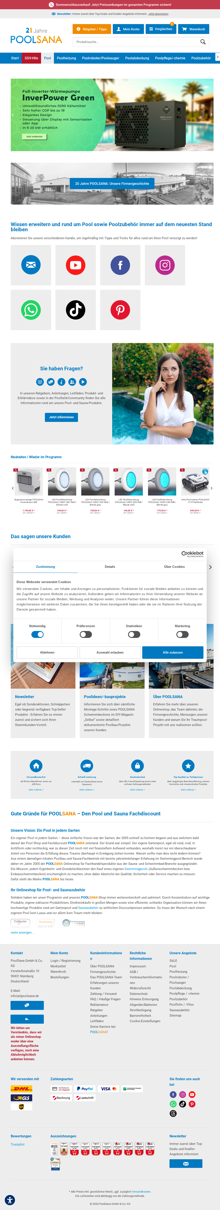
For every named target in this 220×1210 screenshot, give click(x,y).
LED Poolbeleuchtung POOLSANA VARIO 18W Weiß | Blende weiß (28, 502)
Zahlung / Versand (103, 994)
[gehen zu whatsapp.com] (173, 1104)
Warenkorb (58, 972)
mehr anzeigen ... (23, 932)
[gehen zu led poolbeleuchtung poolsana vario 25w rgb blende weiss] (95, 492)
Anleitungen (98, 1016)
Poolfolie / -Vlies (182, 1004)
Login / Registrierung (65, 961)
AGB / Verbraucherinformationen (146, 977)
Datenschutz (139, 994)
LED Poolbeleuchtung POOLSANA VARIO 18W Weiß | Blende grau (62, 502)
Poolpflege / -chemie (184, 994)
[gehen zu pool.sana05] (182, 1095)
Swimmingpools (136, 869)
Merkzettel (58, 966)
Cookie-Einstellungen (145, 1021)
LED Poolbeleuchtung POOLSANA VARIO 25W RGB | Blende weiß (95, 502)
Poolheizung (178, 972)
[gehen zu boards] (192, 1104)
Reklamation (99, 1005)
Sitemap (175, 1015)
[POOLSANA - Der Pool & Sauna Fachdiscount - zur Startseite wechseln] (36, 35)
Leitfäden (97, 1021)
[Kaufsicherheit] (137, 775)
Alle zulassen (173, 652)
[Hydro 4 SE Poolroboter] (112, 115)
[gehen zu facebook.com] (173, 1095)
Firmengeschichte (103, 972)
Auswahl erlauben (110, 652)
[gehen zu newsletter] (31, 265)
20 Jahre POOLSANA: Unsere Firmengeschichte (112, 184)
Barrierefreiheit (140, 1016)
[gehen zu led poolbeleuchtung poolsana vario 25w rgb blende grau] (128, 492)
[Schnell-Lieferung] (86, 775)
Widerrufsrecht (140, 988)
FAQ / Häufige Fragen (105, 999)
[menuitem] (141, 38)
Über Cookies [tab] (174, 566)
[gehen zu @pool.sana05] (173, 1114)
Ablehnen (47, 652)
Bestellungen (59, 977)
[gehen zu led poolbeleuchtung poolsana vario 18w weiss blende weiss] (29, 492)
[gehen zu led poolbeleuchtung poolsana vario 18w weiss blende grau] (62, 492)
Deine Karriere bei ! (103, 1029)
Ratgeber (96, 1010)
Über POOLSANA (102, 966)
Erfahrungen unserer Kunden (104, 985)
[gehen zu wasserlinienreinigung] (195, 492)
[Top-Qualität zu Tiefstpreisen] (188, 775)
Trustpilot (17, 1144)
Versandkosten (141, 1191)
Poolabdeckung (181, 988)
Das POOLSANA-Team (106, 977)
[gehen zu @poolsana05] (182, 1104)
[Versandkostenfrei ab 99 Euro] (36, 775)
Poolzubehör (179, 999)
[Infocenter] (61, 393)
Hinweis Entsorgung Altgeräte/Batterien (144, 1002)
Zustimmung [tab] (45, 566)
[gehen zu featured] (192, 1095)
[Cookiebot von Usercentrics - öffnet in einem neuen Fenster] (184, 554)
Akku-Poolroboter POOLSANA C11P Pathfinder (162, 501)
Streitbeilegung (140, 1010)
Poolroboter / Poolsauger (179, 980)
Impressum (138, 966)
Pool (173, 966)
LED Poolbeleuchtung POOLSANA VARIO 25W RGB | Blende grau (128, 502)
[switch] (86, 634)
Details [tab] (110, 566)
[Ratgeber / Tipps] (163, 393)
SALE (173, 961)
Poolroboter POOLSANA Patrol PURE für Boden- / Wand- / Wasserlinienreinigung (195, 502)
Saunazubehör (88, 908)
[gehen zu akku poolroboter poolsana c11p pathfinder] (162, 492)
